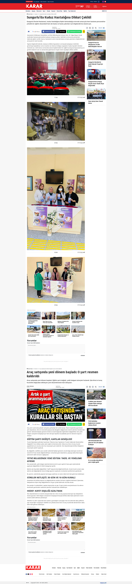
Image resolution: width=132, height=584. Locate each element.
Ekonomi (39, 11)
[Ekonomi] (96, 394)
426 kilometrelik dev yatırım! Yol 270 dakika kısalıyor (95, 442)
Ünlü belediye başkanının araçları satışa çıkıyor (94, 423)
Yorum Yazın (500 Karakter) (33, 343)
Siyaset (53, 11)
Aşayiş (33, 11)
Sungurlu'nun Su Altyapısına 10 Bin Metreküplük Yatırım (95, 44)
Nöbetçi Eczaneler (85, 574)
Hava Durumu (76, 574)
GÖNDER (83, 355)
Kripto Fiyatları (57, 574)
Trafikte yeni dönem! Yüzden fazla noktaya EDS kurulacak (95, 403)
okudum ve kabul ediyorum (41, 355)
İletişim (95, 1)
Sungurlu (36, 14)
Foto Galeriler (36, 1)
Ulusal (48, 11)
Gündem (28, 11)
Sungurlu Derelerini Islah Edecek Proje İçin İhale (95, 64)
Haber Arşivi (103, 574)
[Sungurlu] (96, 35)
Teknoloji (59, 567)
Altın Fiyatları (49, 574)
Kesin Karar (30, 14)
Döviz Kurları (41, 574)
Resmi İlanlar (103, 567)
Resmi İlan (59, 11)
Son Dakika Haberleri (66, 574)
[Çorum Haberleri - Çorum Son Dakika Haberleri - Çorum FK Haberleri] (33, 567)
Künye (91, 1)
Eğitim (65, 11)
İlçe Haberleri (72, 11)
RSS (28, 582)
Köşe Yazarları (51, 1)
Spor (44, 11)
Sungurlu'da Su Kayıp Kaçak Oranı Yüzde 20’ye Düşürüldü (96, 83)
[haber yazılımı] (103, 582)
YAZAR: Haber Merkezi (31, 310)
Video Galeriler (43, 1)
